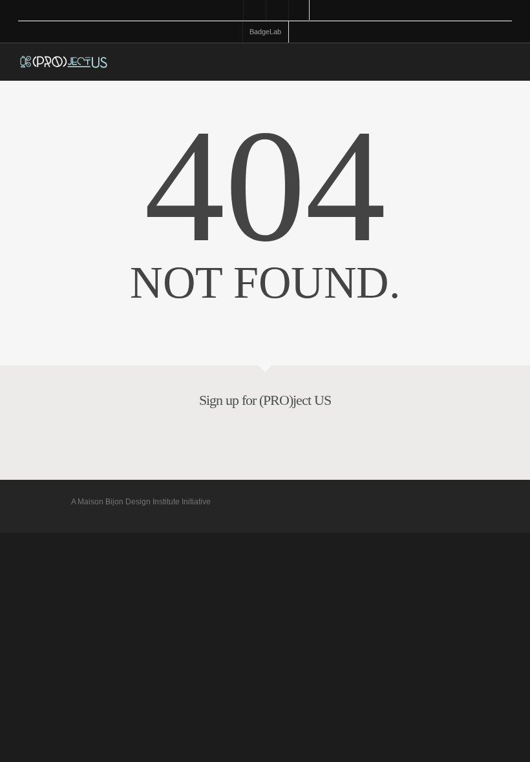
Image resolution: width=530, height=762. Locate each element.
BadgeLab (265, 32)
